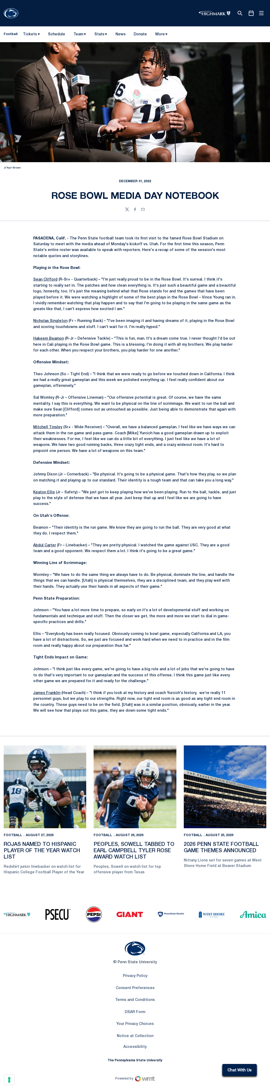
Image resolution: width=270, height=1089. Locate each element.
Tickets (30, 34)
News (120, 34)
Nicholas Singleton (50, 321)
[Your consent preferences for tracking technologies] (9, 1080)
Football (13, 835)
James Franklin (46, 693)
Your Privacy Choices (135, 1024)
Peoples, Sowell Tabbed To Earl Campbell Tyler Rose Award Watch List (134, 851)
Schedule (56, 34)
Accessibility (135, 1047)
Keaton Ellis (44, 492)
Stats (99, 34)
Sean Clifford (45, 279)
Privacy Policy (135, 976)
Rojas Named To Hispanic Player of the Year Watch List (42, 851)
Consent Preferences (135, 988)
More (160, 34)
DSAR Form (135, 1012)
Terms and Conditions (135, 1000)
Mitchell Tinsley (47, 427)
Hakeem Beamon (48, 338)
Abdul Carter (44, 545)
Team (78, 34)
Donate (140, 35)
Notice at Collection (135, 1036)
